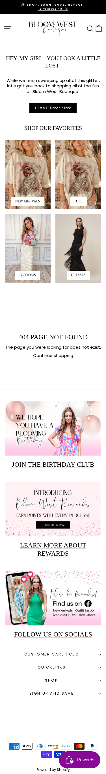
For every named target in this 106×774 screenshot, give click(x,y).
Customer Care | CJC (51, 654)
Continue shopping (53, 355)
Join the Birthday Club (53, 464)
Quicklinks (52, 667)
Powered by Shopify (53, 769)
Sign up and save (51, 693)
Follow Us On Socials (53, 634)
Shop (51, 680)
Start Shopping (53, 107)
